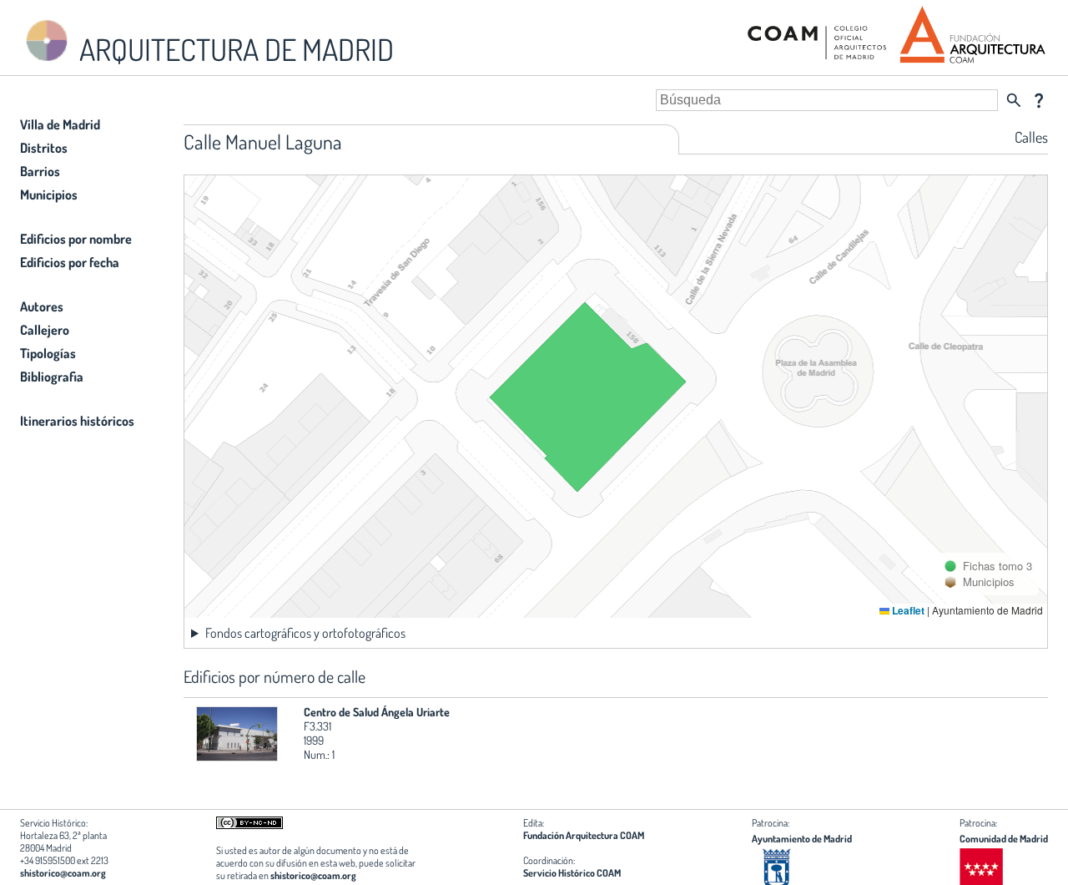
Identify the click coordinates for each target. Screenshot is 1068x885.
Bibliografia (51, 376)
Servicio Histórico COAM (572, 873)
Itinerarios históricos (77, 420)
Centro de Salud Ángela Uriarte (377, 712)
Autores (41, 306)
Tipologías (48, 353)
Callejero (44, 329)
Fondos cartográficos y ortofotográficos (305, 633)
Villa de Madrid (60, 124)
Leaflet (906, 610)
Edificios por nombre (76, 238)
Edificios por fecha (69, 262)
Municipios (49, 194)
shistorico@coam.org (63, 873)
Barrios (40, 171)
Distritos (44, 147)
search (1014, 100)
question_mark (1039, 100)
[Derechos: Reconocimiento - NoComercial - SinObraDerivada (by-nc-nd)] (249, 825)
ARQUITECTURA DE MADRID (233, 49)
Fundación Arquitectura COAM (583, 835)
